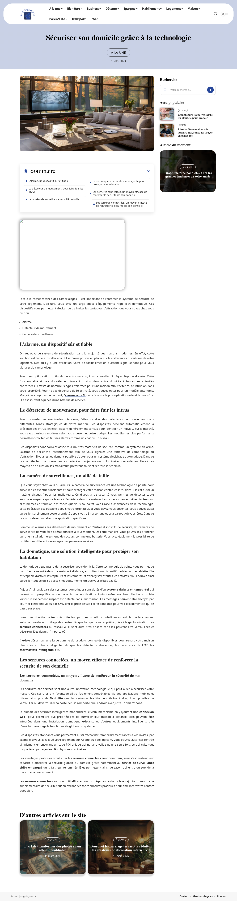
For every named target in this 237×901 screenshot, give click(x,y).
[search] (215, 14)
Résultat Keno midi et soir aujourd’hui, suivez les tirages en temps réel (195, 132)
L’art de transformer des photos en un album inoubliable (52, 848)
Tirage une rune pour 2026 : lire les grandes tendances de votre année (188, 175)
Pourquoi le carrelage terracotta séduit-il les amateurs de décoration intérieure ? (121, 848)
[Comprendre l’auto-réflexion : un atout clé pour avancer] (167, 114)
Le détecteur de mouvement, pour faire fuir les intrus (56, 190)
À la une (118, 52)
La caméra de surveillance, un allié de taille (54, 199)
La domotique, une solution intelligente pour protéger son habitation (119, 182)
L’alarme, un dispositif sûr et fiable (49, 181)
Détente (182, 125)
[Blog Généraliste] (27, 14)
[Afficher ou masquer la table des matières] (102, 171)
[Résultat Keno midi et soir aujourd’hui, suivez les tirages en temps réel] (167, 130)
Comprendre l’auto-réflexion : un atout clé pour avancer (195, 116)
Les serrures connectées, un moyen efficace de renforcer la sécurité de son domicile (120, 193)
